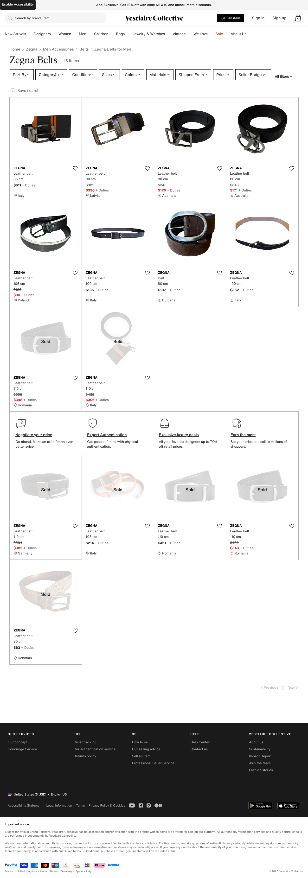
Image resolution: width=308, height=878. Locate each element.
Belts (84, 49)
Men (82, 34)
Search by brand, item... (33, 17)
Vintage (179, 34)
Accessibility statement (25, 805)
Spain (79, 871)
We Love (200, 34)
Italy (88, 871)
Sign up (279, 17)
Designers (42, 34)
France (9, 871)
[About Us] (250, 34)
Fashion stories (261, 770)
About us (256, 742)
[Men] (90, 34)
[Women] (75, 34)
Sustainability (259, 749)
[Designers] (55, 34)
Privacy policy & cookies (107, 805)
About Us (238, 34)
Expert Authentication (107, 435)
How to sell (140, 742)
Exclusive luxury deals (179, 435)
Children (101, 34)
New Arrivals (15, 34)
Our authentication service (94, 749)
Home (15, 49)
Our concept (17, 742)
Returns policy (84, 756)
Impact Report (260, 756)
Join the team (260, 763)
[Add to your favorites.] (75, 168)
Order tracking (84, 742)
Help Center (200, 742)
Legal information (59, 805)
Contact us (199, 749)
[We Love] (212, 34)
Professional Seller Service (153, 763)
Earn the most (243, 435)
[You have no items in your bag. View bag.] (298, 18)
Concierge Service (22, 749)
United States (49, 871)
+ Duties (28, 185)
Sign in (258, 17)
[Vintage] (190, 34)
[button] (298, 18)
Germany (66, 871)
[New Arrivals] (30, 34)
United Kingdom (27, 871)
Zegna (31, 49)
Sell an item (230, 17)
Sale (219, 34)
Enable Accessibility (18, 4)
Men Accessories (58, 49)
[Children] (112, 34)
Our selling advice (146, 749)
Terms (80, 805)
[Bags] (128, 34)
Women (64, 34)
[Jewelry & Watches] (169, 34)
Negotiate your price (33, 435)
